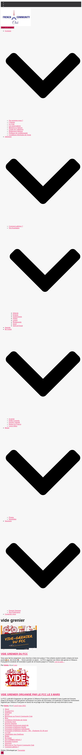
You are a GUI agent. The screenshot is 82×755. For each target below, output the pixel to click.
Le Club (11, 124)
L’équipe (12, 122)
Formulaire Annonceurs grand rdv (16, 725)
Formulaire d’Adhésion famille (15, 727)
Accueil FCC (9, 711)
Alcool (7, 714)
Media (7, 736)
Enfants (15, 315)
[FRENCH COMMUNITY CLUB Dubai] (16, 25)
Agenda (7, 327)
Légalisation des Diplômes (14, 734)
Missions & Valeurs (15, 128)
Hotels (15, 318)
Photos (11, 517)
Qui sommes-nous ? (16, 120)
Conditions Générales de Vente (20, 135)
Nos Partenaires (14, 612)
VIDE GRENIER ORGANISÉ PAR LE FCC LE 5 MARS (30, 694)
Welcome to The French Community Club (19, 745)
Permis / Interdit (14, 422)
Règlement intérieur (16, 131)
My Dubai (8, 738)
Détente (15, 313)
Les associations (15, 126)
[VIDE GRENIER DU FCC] (19, 649)
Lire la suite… (59, 662)
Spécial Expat (18, 326)
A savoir (11, 419)
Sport (15, 324)
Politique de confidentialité (18, 133)
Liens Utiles (13, 426)
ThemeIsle (21, 750)
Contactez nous (10, 614)
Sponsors (8, 743)
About (7, 709)
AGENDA (8, 713)
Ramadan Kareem (11, 741)
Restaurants (17, 322)
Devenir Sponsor (15, 610)
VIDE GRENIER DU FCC (14, 653)
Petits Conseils (14, 421)
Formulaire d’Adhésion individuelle (17, 729)
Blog (6, 718)
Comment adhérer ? (16, 226)
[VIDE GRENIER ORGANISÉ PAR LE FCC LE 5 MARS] (19, 689)
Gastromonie (17, 317)
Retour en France (15, 424)
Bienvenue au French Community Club (18, 716)
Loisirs (15, 320)
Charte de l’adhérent (16, 129)
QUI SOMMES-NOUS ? (13, 740)
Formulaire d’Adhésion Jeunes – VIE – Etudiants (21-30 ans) (26, 731)
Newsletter (12, 519)
